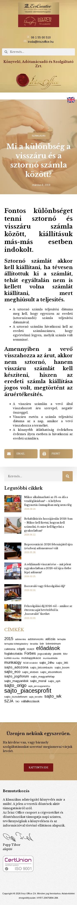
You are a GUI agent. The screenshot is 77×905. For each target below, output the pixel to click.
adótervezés (36, 639)
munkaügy (12, 662)
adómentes (20, 639)
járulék (57, 653)
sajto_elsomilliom (51, 672)
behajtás (61, 639)
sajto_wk (52, 696)
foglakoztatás (13, 653)
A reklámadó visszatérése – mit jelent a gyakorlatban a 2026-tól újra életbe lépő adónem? (47, 568)
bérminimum (53, 643)
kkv (65, 653)
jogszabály (44, 653)
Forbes (30, 653)
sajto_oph (54, 681)
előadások (48, 648)
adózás (50, 639)
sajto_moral (38, 681)
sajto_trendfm (36, 697)
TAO (17, 701)
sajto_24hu (46, 662)
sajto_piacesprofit (27, 690)
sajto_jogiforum (16, 676)
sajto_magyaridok (16, 681)
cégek (21, 649)
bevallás (34, 644)
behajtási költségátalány (16, 644)
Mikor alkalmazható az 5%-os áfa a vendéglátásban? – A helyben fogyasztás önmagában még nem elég (48, 501)
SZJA (8, 701)
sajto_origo (15, 685)
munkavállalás (50, 658)
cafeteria (9, 649)
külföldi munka (12, 658)
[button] (38, 96)
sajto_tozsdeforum (15, 696)
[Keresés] (67, 476)
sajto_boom (62, 667)
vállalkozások (30, 701)
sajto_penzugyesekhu (39, 686)
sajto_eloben (30, 672)
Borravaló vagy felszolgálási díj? (44, 586)
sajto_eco (12, 672)
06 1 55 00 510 (41, 37)
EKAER (30, 649)
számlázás (38, 135)
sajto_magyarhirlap (43, 676)
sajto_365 (62, 662)
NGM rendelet (30, 663)
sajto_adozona (16, 667)
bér (42, 643)
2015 (8, 639)
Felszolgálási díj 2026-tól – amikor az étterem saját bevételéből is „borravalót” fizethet (48, 609)
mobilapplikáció (31, 658)
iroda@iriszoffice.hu (41, 41)
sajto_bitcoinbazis (41, 667)
